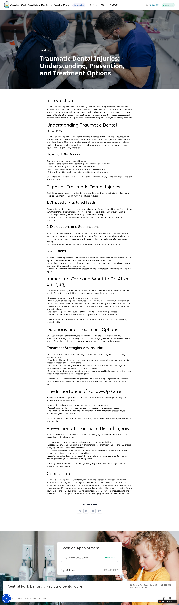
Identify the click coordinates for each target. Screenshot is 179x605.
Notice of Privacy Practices (35, 598)
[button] (6, 598)
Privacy (11, 598)
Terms (19, 598)
